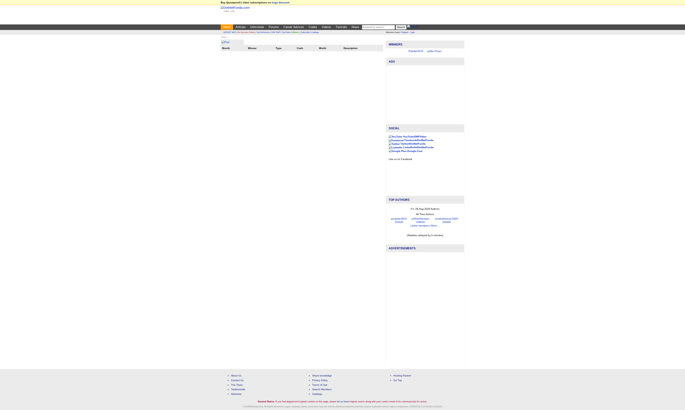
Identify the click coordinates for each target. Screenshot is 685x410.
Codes (313, 27)
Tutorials (341, 27)
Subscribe (305, 32)
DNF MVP (276, 32)
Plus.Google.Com (411, 151)
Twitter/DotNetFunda (413, 143)
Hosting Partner (402, 375)
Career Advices (293, 27)
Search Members (322, 389)
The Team (237, 385)
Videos (326, 27)
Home (227, 27)
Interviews (257, 27)
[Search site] (412, 27)
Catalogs (315, 32)
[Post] (225, 42)
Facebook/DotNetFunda (418, 140)
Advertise (236, 394)
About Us (236, 375)
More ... (435, 225)
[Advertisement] (425, 93)
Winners (295, 32)
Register (405, 32)
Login (412, 32)
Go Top (398, 380)
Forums (274, 27)
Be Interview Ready (246, 32)
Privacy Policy (320, 380)
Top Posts (286, 32)
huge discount (281, 2)
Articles (240, 27)
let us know (343, 401)
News (355, 27)
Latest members (419, 225)
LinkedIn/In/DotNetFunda (418, 147)
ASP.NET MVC (229, 32)
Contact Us (237, 380)
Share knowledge (322, 375)
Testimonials (238, 389)
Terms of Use (319, 385)
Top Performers (263, 32)
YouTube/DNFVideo (414, 136)
